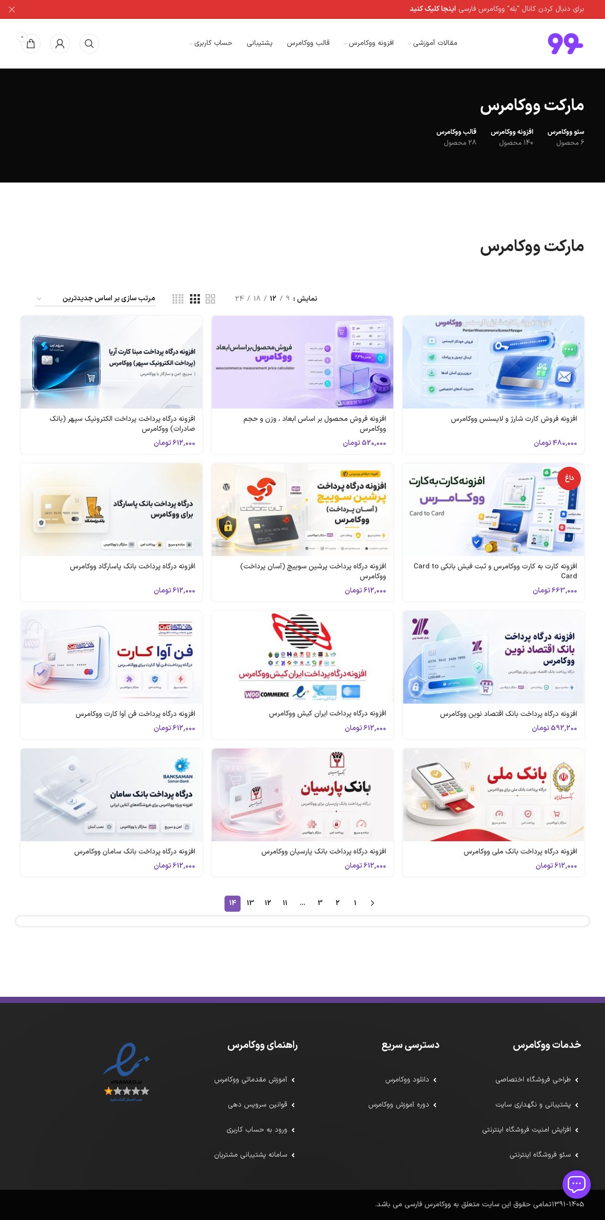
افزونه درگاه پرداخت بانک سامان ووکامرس (134, 851)
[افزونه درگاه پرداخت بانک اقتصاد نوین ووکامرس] (493, 657)
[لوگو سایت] (565, 43)
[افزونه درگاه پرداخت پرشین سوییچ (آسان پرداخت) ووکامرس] (302, 509)
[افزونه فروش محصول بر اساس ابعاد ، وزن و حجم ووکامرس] (302, 362)
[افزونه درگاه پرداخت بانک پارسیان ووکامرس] (302, 795)
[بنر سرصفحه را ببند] (12, 9)
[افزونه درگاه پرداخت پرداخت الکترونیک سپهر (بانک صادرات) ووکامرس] (111, 362)
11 (285, 903)
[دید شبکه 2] (210, 299)
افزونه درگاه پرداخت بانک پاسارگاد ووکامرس (132, 566)
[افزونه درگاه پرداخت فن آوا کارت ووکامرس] (111, 657)
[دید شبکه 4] (178, 299)
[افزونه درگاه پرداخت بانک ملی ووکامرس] (493, 795)
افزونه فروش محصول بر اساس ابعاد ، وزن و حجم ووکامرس (314, 424)
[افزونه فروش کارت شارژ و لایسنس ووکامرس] (493, 362)
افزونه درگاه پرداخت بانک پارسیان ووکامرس (323, 851)
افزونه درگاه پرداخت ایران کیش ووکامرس (327, 713)
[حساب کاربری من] (60, 43)
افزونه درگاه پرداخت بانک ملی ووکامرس (520, 851)
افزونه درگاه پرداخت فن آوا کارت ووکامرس (135, 714)
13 (250, 903)
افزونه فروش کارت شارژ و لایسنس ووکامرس (514, 419)
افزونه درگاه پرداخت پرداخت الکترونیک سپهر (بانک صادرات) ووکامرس (122, 424)
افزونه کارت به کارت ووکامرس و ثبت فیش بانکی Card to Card (495, 571)
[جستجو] (89, 43)
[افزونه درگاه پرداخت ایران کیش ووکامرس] (302, 657)
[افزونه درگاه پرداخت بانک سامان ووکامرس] (111, 795)
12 (268, 903)
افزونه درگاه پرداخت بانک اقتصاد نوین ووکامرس (508, 714)
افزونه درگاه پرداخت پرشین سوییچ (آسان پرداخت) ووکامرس (313, 571)
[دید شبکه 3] (194, 299)
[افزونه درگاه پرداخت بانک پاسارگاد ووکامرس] (111, 509)
